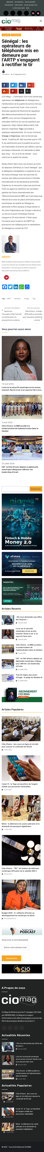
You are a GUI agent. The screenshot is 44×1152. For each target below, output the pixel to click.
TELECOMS (16, 35)
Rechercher (36, 489)
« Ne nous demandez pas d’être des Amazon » (29, 618)
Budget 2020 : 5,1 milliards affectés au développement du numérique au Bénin (18, 914)
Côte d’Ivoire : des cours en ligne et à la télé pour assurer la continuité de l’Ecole (20, 745)
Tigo (34, 298)
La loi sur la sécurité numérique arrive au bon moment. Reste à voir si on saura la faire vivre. (27, 632)
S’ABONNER (9, 2)
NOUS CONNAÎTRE (30, 2)
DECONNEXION (19, 2)
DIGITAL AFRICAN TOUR (30, 5)
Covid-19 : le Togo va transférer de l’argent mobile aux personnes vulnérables (20, 785)
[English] (33, 13)
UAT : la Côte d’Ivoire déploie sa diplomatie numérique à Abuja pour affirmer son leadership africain (20, 469)
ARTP (9, 298)
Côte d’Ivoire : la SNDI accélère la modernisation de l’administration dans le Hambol (20, 428)
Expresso (17, 298)
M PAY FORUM (18, 5)
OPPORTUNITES (9, 5)
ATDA (27, 8)
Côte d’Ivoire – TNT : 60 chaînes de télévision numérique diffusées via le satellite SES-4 (20, 869)
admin (7, 74)
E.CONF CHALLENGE (19, 8)
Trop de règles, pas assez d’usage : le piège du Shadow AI (29, 676)
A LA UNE (6, 35)
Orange (26, 298)
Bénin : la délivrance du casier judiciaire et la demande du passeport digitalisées (21, 825)
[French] (38, 13)
